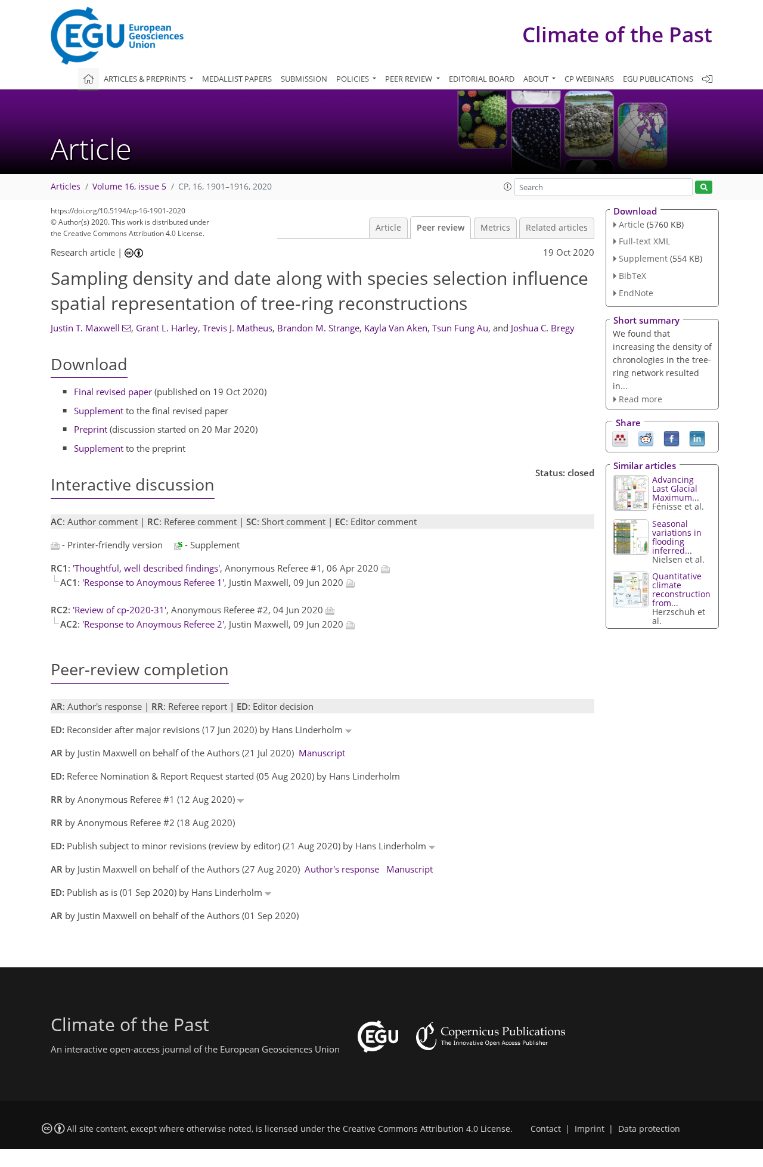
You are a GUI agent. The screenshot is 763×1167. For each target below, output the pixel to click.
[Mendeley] (620, 438)
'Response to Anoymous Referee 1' (153, 582)
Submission (304, 78)
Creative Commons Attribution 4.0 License (426, 1128)
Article (388, 227)
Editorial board (481, 78)
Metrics (495, 227)
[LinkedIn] (697, 438)
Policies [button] (353, 78)
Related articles (557, 227)
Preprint (90, 429)
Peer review (440, 227)
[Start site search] (703, 187)
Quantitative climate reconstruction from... (681, 589)
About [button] (536, 78)
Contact (546, 1128)
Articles (65, 186)
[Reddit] (646, 438)
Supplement (98, 411)
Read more (640, 399)
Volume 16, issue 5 (129, 186)
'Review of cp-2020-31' (119, 610)
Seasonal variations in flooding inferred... (677, 537)
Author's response (342, 869)
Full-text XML (644, 241)
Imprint (589, 1128)
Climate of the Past (617, 34)
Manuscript (322, 753)
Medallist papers (237, 78)
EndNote (636, 293)
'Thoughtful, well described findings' (146, 568)
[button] (508, 186)
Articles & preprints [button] (146, 78)
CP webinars (589, 78)
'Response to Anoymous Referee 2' (153, 624)
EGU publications (658, 78)
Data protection (649, 1128)
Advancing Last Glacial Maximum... (675, 488)
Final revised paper (113, 392)
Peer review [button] (409, 78)
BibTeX (632, 275)
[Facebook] (671, 438)
